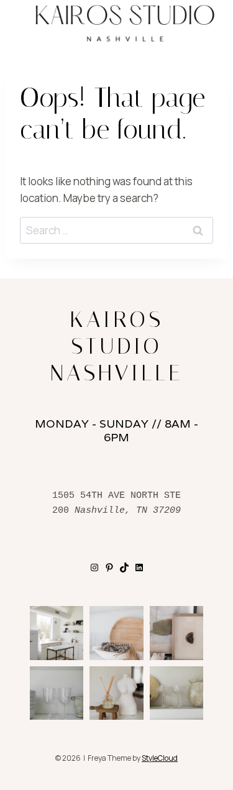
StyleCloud (160, 758)
